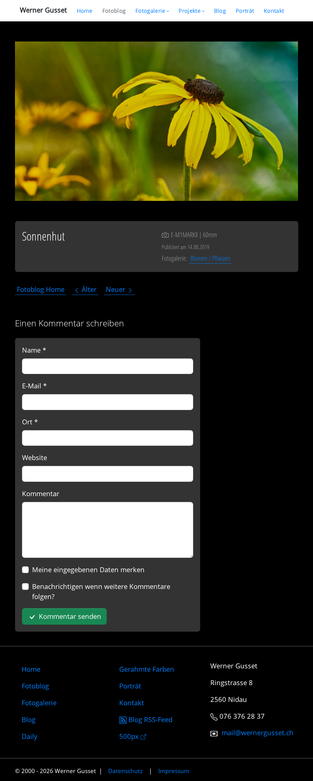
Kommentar (40, 493)
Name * (34, 349)
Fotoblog (35, 685)
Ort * (30, 421)
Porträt (130, 685)
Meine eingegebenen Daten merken (88, 569)
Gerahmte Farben (146, 669)
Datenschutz (125, 771)
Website (34, 457)
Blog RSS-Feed (149, 719)
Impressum (174, 771)
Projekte (189, 10)
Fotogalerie (150, 10)
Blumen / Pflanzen (210, 258)
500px (130, 736)
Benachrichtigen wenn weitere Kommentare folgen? (101, 591)
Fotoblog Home (40, 289)
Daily (29, 736)
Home (31, 669)
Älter (88, 289)
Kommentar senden (69, 616)
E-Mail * (34, 385)
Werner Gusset (43, 9)
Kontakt (131, 702)
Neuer (116, 289)
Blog (28, 719)
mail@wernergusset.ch (257, 732)
